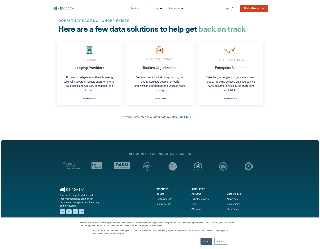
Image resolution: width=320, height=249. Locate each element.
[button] (137, 8)
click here (187, 117)
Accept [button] (206, 241)
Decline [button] (220, 241)
